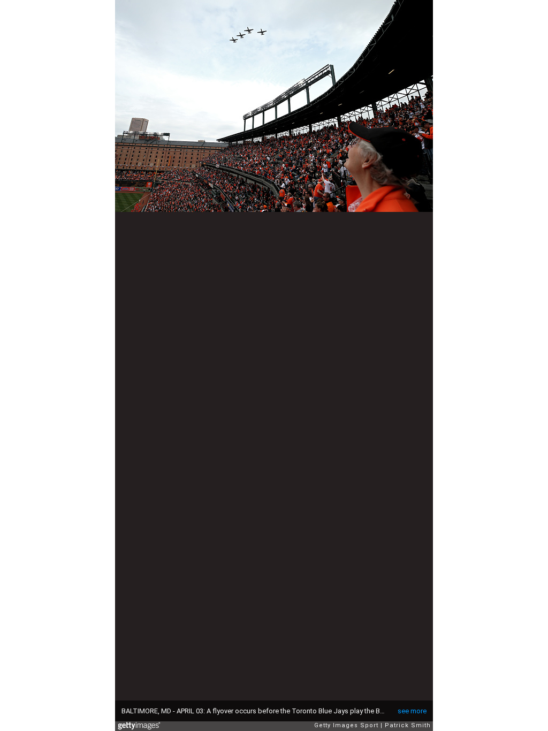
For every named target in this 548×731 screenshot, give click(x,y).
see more (412, 711)
